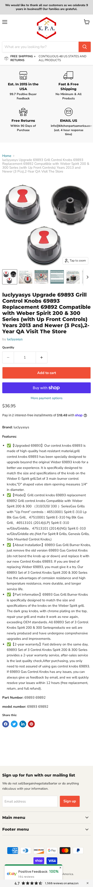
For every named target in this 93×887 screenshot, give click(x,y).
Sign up (69, 801)
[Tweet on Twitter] (14, 724)
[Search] (85, 47)
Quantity (8, 347)
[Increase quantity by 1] (41, 357)
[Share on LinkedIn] (22, 724)
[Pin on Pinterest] (31, 724)
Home (6, 156)
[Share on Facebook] (5, 724)
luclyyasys (15, 339)
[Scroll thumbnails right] (86, 277)
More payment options (47, 398)
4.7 (17, 883)
